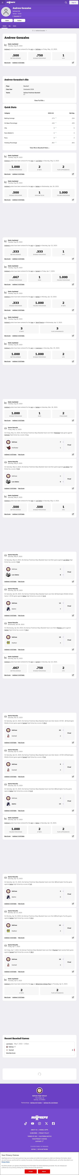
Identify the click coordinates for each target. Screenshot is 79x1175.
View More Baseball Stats (39, 148)
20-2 (45, 723)
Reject (44, 1171)
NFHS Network (43, 1149)
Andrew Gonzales (22, 7)
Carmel (37, 245)
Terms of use (32, 1136)
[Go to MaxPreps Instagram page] (39, 1123)
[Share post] (73, 62)
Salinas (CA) (16, 11)
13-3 (44, 596)
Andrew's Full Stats (18, 63)
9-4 (44, 757)
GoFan (33, 1149)
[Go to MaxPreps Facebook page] (53, 1123)
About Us (34, 1130)
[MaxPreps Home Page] (33, 30)
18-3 (31, 952)
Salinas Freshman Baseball (32, 93)
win (32, 49)
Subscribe (33, 1133)
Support (38, 1141)
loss (32, 161)
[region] (39, 1163)
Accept (31, 1171)
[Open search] (65, 2)
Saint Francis (40, 322)
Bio (10, 26)
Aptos (24, 596)
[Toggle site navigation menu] (2, 2)
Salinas (14, 442)
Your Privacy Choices (39, 1139)
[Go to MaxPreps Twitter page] (46, 1123)
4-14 (31, 791)
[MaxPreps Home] (11, 2)
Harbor (37, 186)
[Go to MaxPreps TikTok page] (25, 1123)
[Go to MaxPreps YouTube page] (32, 1123)
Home (4, 26)
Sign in (74, 2)
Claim (7, 20)
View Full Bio (39, 100)
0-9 (18, 469)
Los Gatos (39, 161)
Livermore (38, 348)
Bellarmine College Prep (43, 984)
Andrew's (7, 49)
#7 (17, 16)
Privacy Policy (44, 1133)
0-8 (18, 562)
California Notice (45, 1136)
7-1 (27, 435)
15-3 (31, 918)
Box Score (7, 63)
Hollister (38, 49)
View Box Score (10, 1053)
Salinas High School (39, 1096)
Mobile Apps (43, 1130)
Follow (19, 20)
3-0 (31, 884)
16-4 (26, 630)
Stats (14, 26)
